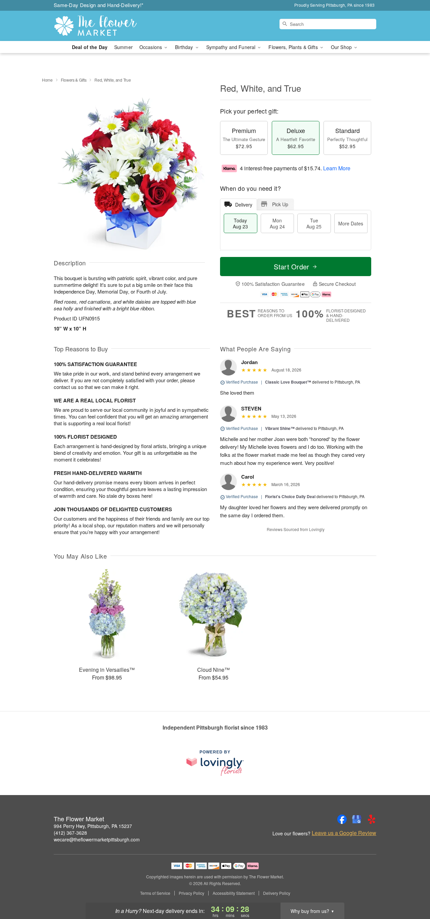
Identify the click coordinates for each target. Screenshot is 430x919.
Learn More (336, 168)
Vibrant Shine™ (280, 428)
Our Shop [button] (342, 47)
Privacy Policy (191, 893)
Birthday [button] (184, 47)
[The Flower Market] (102, 26)
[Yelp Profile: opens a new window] (371, 819)
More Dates (350, 223)
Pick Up (280, 204)
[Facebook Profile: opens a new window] (342, 819)
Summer (123, 47)
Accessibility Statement (234, 893)
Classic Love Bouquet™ (288, 382)
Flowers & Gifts (74, 80)
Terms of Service (155, 893)
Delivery (243, 204)
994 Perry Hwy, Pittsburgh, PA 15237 (93, 826)
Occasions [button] (151, 47)
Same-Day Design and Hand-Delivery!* (99, 4)
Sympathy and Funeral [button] (231, 47)
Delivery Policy (276, 893)
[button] (412, 890)
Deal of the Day (90, 47)
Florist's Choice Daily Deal (290, 496)
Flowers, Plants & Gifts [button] (293, 47)
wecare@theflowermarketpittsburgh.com (97, 839)
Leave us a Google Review (344, 833)
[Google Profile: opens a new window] (356, 819)
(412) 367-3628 (70, 832)
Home (47, 80)
